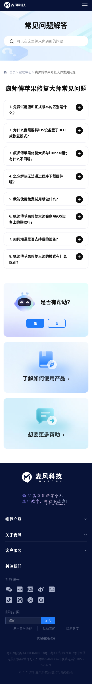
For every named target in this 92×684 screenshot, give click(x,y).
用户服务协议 (22, 628)
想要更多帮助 (44, 434)
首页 (12, 72)
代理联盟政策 (46, 638)
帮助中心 (25, 72)
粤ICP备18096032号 (63, 653)
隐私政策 (72, 628)
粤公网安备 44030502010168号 (27, 653)
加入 (48, 620)
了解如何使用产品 (45, 378)
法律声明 (49, 628)
